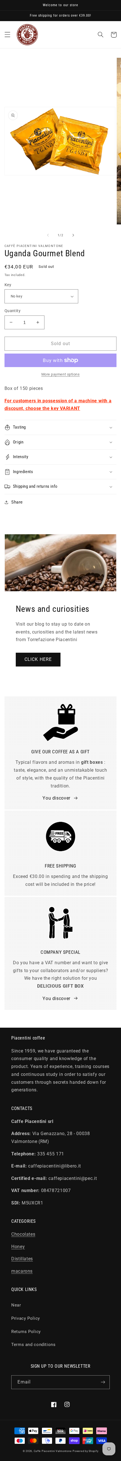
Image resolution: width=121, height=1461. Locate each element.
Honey (18, 1246)
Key (8, 285)
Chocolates (23, 1234)
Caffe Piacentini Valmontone (53, 1451)
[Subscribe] (103, 1382)
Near (16, 1305)
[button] (7, 34)
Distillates (22, 1258)
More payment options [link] (60, 374)
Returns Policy (26, 1331)
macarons (22, 1271)
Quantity (13, 310)
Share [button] (17, 502)
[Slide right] (73, 235)
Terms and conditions (33, 1344)
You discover (56, 798)
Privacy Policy (25, 1318)
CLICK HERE (38, 659)
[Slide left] (48, 235)
